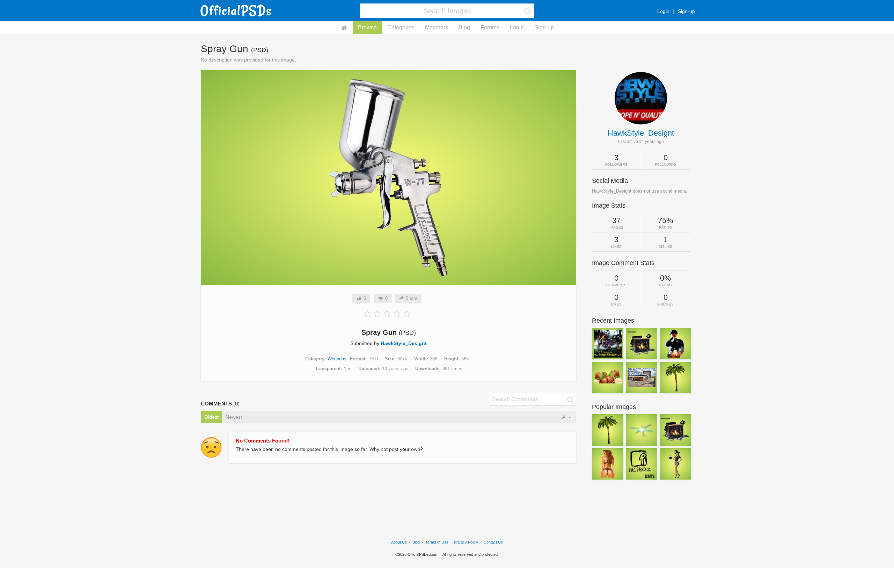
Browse (367, 27)
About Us (399, 542)
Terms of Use (436, 542)
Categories (401, 27)
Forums (490, 27)
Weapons (337, 358)
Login (663, 11)
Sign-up (686, 11)
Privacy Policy (466, 542)
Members (436, 27)
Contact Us (493, 542)
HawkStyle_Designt (404, 343)
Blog (464, 27)
